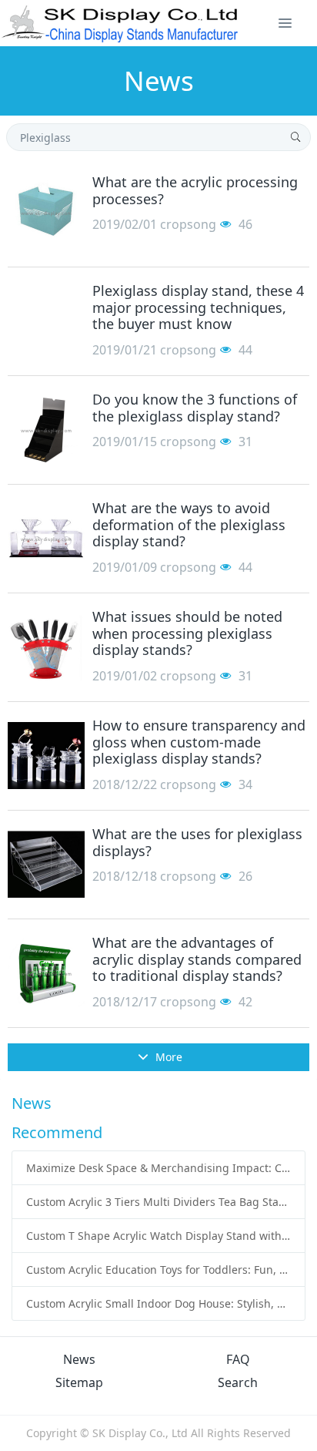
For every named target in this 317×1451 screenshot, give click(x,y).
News (79, 1359)
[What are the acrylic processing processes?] (46, 212)
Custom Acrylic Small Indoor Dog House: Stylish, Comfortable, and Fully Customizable (159, 1303)
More (167, 1057)
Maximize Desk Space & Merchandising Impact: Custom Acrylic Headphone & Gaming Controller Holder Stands (159, 1167)
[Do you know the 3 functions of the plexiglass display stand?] (46, 430)
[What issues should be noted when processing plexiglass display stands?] (46, 647)
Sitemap (79, 1382)
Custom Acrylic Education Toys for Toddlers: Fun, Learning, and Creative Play (159, 1269)
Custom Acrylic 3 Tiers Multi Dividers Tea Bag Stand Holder (159, 1201)
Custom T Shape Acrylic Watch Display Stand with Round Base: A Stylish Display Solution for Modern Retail (159, 1235)
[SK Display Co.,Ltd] (120, 23)
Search (238, 1382)
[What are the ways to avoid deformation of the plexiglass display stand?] (46, 538)
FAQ (238, 1359)
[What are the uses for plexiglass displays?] (46, 864)
